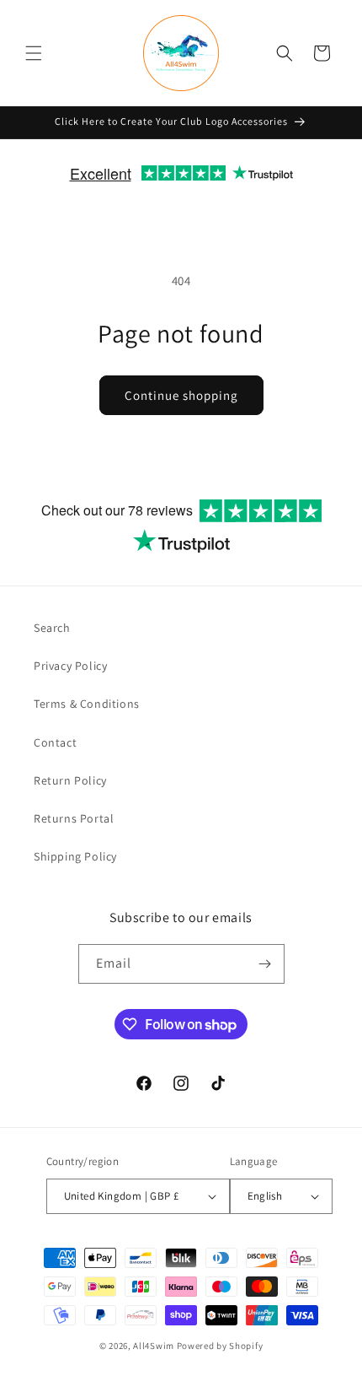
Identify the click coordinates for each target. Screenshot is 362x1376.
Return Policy (70, 780)
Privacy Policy (70, 665)
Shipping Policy (75, 856)
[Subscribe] (265, 964)
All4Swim (153, 1346)
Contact (55, 742)
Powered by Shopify (220, 1346)
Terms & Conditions (87, 703)
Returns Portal (74, 818)
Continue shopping (181, 395)
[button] (33, 53)
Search (52, 627)
